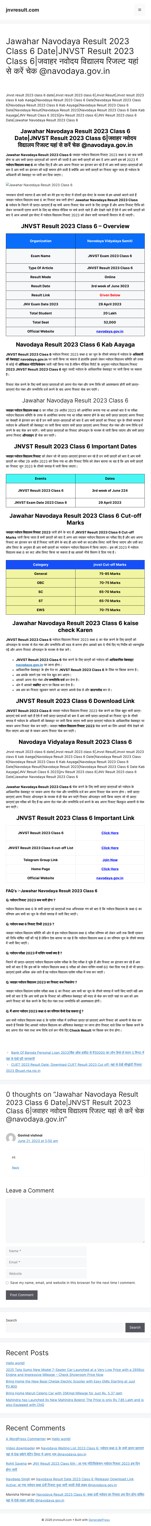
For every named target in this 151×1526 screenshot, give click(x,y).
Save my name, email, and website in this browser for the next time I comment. (73, 1283)
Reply (15, 1167)
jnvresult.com (22, 10)
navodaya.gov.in (29, 665)
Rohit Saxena (16, 1464)
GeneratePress (99, 1520)
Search (11, 1320)
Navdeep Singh (18, 1479)
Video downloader (20, 1448)
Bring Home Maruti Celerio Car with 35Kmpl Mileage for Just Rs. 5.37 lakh (64, 1393)
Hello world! (15, 1363)
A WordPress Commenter (26, 1439)
